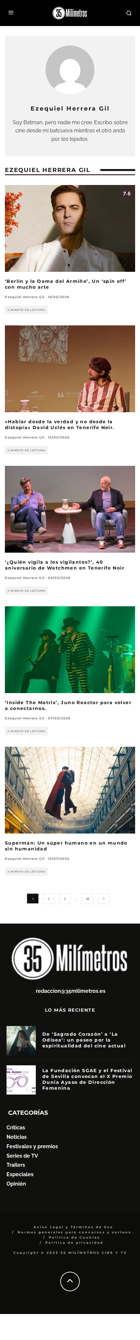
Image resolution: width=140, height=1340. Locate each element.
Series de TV (22, 1156)
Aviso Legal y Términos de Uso (73, 1227)
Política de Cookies (74, 1237)
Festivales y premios (32, 1146)
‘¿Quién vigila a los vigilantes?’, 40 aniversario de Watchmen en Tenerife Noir (64, 565)
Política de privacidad (74, 1243)
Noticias (17, 1137)
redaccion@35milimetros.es (70, 991)
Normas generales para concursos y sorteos (74, 1232)
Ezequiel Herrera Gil (25, 297)
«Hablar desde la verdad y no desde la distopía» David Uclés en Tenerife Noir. (60, 424)
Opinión (16, 1184)
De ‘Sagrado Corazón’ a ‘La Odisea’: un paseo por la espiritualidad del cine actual (84, 1040)
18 (87, 898)
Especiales (20, 1174)
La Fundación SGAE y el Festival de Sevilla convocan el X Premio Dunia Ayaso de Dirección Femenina (87, 1079)
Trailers (16, 1165)
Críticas (16, 1127)
